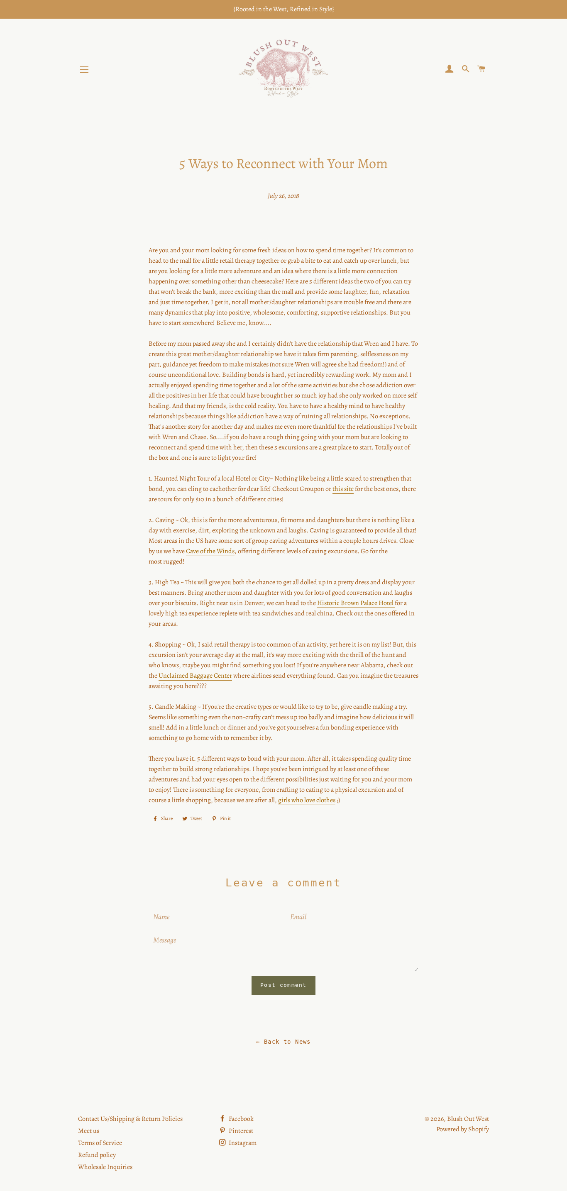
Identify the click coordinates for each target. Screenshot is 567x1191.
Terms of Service (100, 1142)
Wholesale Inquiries (105, 1166)
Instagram (242, 1142)
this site (343, 488)
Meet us (88, 1130)
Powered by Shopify (462, 1129)
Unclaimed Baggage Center (195, 675)
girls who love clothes (306, 800)
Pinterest (240, 1130)
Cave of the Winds (210, 551)
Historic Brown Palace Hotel (356, 603)
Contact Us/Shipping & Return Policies (130, 1118)
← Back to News (283, 1041)
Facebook (240, 1118)
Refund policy (97, 1154)
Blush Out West (468, 1118)
